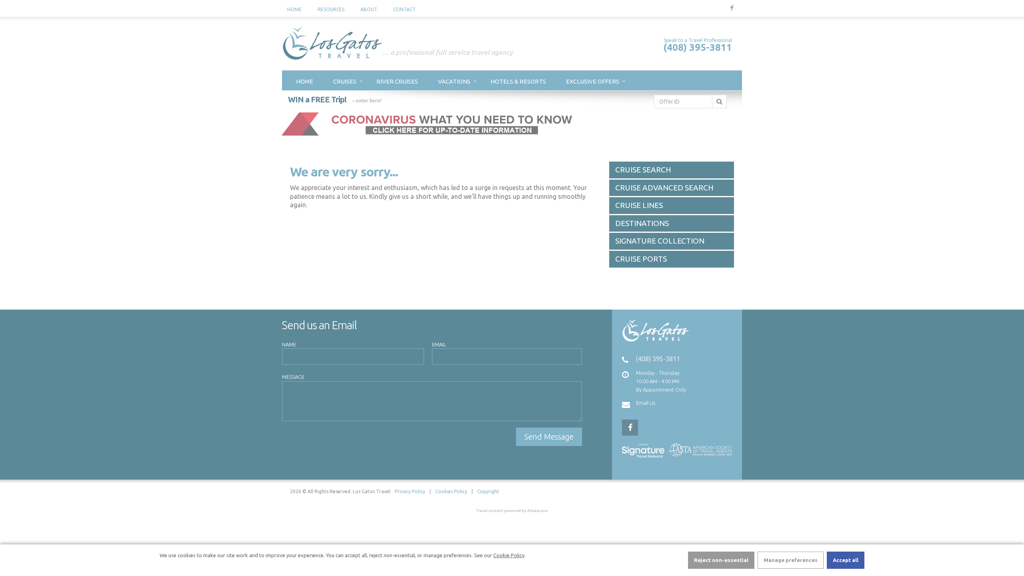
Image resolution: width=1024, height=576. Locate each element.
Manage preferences (791, 560)
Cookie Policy (508, 555)
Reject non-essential (721, 560)
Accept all (845, 560)
